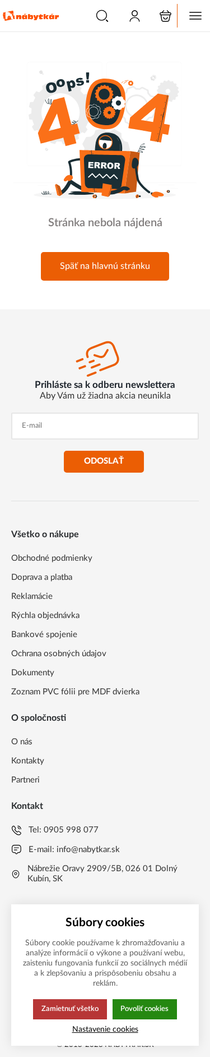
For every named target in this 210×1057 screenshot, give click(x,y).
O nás (21, 742)
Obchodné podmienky (51, 558)
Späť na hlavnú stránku (105, 266)
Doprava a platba (41, 577)
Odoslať (104, 461)
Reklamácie (32, 596)
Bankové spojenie (44, 634)
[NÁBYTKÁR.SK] (31, 16)
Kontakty (27, 761)
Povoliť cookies (144, 1009)
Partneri (25, 780)
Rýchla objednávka (45, 615)
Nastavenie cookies (105, 1029)
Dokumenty (32, 673)
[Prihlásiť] (134, 16)
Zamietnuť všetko (70, 1009)
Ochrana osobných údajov (58, 653)
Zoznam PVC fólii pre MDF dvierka (75, 692)
